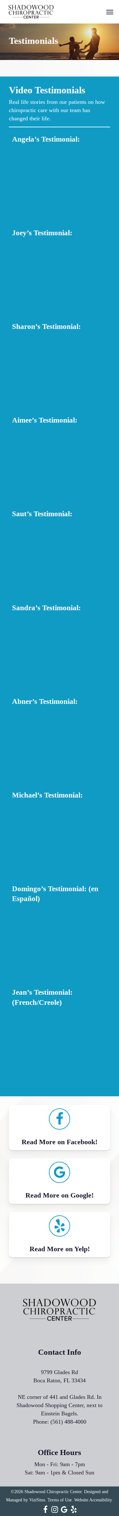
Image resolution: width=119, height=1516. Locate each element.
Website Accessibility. (93, 1500)
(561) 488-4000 (68, 1422)
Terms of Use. (60, 1500)
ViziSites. (37, 1500)
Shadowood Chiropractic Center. (53, 1491)
